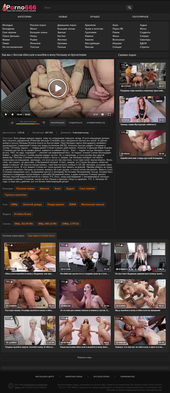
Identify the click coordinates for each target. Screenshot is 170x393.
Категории (24, 16)
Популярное (140, 16)
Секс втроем (9, 32)
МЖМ (72, 204)
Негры (33, 36)
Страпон (144, 47)
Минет (33, 28)
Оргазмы (62, 43)
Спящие (117, 47)
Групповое (90, 32)
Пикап (5, 43)
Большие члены (38, 32)
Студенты (145, 32)
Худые (143, 25)
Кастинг (61, 36)
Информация (57, 123)
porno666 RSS (128, 377)
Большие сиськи (66, 28)
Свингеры (145, 39)
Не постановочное (12, 47)
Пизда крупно (55, 204)
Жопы (143, 28)
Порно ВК (118, 28)
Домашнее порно (66, 25)
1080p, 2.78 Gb (70, 223)
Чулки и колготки (94, 28)
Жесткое (62, 39)
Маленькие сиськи (92, 204)
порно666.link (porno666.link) (36, 385)
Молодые (7, 25)
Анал (115, 25)
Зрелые (61, 32)
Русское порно (38, 25)
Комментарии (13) (96, 123)
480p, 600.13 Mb (47, 223)
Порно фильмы (10, 36)
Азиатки (89, 39)
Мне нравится (12, 122)
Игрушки (117, 43)
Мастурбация (92, 43)
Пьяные (61, 47)
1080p (14, 204)
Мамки (6, 39)
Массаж (89, 47)
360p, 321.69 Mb (23, 223)
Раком (116, 32)
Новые (63, 16)
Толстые (34, 47)
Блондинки (8, 28)
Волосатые (119, 39)
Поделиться (75, 123)
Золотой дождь (32, 204)
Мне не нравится (43, 122)
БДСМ (143, 43)
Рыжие (33, 39)
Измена (89, 36)
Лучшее (95, 16)
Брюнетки (90, 25)
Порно (17, 387)
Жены (116, 36)
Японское (35, 43)
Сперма (144, 36)
